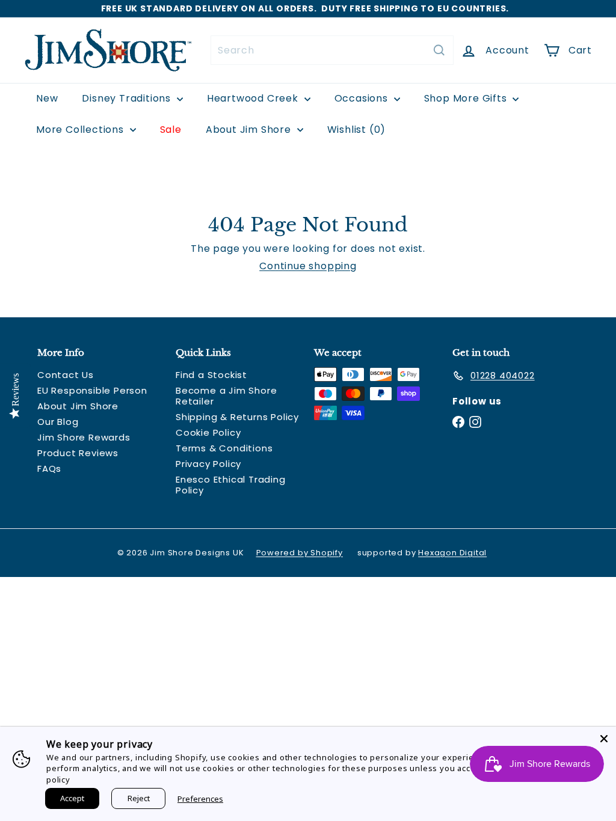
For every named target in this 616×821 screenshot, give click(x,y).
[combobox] (332, 50)
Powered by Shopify (299, 552)
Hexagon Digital (452, 552)
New (47, 98)
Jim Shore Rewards (84, 437)
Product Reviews (78, 453)
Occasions (362, 98)
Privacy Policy (208, 463)
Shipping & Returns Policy (237, 416)
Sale (171, 129)
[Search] (439, 50)
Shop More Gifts (467, 98)
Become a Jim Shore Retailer (226, 395)
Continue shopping (308, 266)
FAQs (49, 468)
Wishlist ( (354, 129)
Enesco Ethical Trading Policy (231, 484)
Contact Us (65, 374)
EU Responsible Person (92, 390)
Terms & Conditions (224, 448)
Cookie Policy (208, 432)
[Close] (604, 739)
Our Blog (57, 421)
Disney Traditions (127, 98)
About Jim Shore (250, 129)
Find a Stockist (211, 374)
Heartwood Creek (254, 98)
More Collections (81, 129)
